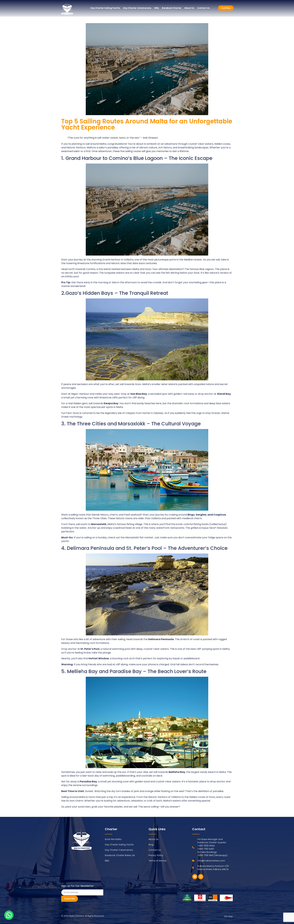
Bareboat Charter (171, 8)
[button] (8, 915)
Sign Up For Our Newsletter (77, 886)
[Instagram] (200, 876)
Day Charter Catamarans (137, 8)
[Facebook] (194, 876)
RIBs (156, 8)
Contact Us (203, 8)
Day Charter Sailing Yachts (105, 8)
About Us (189, 8)
